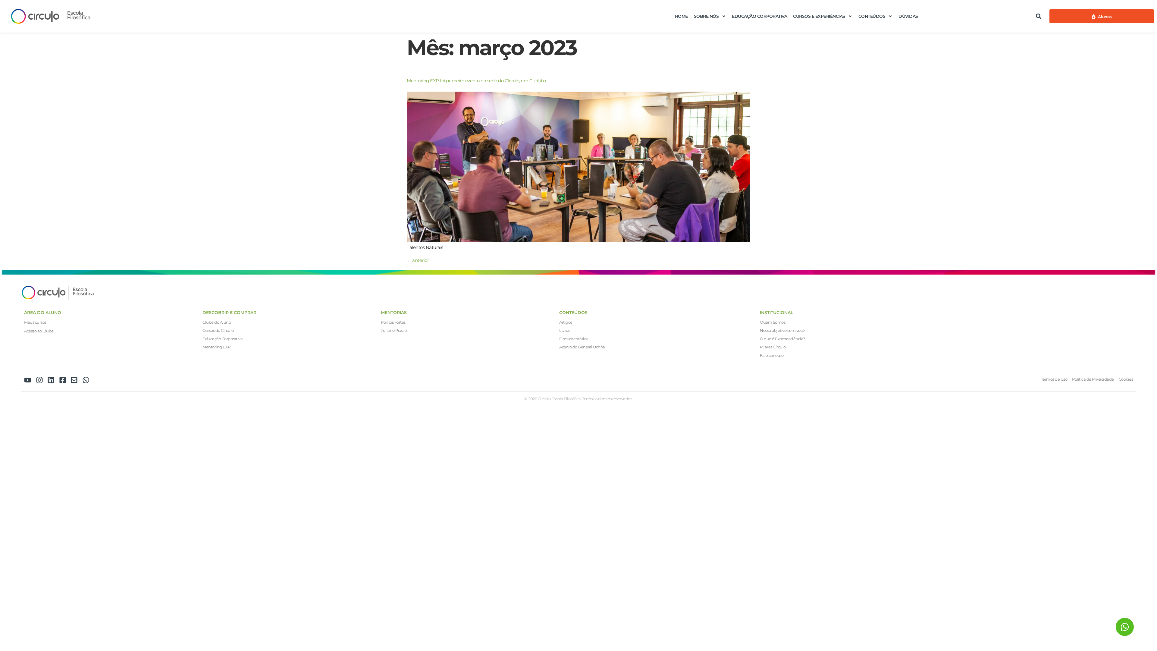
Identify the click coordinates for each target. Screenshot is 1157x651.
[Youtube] (27, 380)
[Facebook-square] (62, 380)
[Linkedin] (51, 380)
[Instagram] (39, 380)
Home (681, 16)
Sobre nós (706, 16)
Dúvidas (908, 16)
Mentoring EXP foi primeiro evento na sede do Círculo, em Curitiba (476, 80)
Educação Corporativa (759, 16)
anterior (418, 260)
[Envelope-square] (74, 380)
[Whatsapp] (85, 380)
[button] (1038, 16)
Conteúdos (872, 16)
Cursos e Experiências (819, 16)
